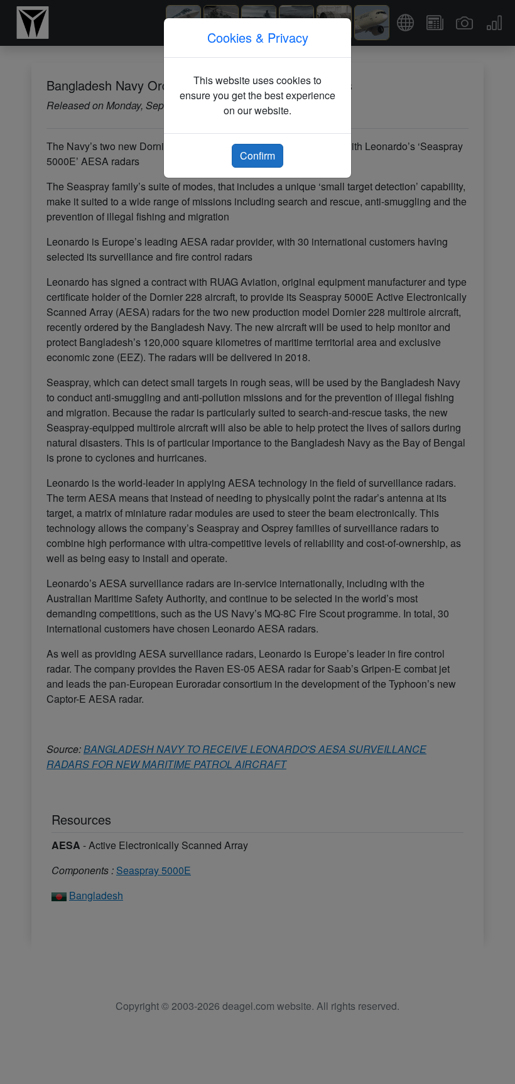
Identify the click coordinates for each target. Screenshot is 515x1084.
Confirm (257, 155)
